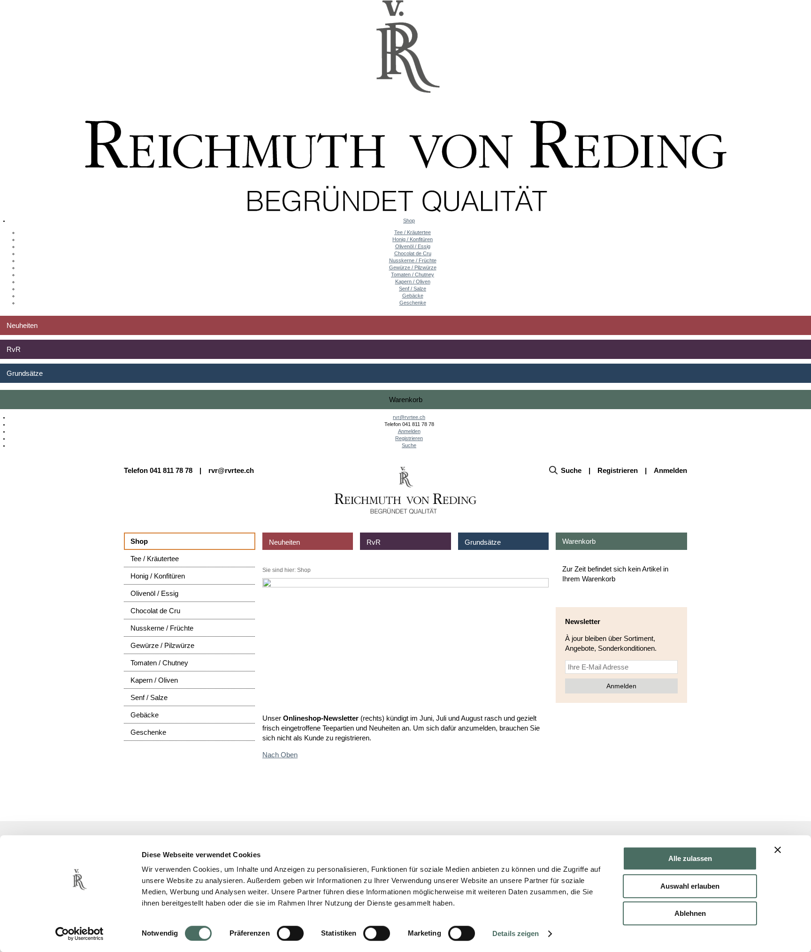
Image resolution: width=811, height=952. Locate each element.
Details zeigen (515, 933)
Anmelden (409, 431)
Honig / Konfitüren (412, 239)
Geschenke (412, 302)
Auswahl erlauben (689, 886)
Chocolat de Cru (412, 253)
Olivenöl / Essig (412, 246)
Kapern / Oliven (412, 281)
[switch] (290, 933)
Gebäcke (412, 295)
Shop (409, 220)
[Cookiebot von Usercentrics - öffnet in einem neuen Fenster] (79, 934)
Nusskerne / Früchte (412, 260)
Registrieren (409, 438)
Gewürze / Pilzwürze (412, 267)
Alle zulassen (690, 858)
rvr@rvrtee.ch (409, 417)
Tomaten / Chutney (412, 274)
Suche (409, 445)
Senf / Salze (412, 288)
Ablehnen (690, 913)
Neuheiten (22, 325)
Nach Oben (280, 755)
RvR (14, 349)
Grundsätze (25, 373)
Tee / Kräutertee (412, 232)
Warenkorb (405, 400)
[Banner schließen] (777, 849)
